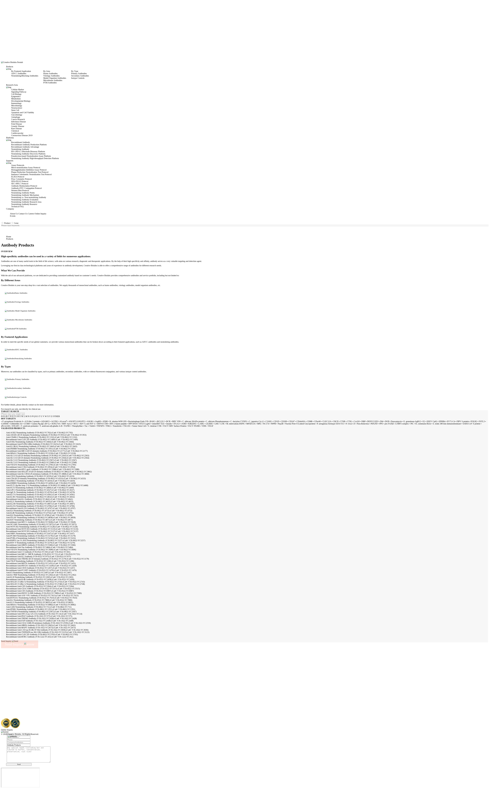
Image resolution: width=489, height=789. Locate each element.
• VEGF (210, 426)
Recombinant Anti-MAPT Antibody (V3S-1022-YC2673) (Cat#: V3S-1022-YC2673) (41, 628)
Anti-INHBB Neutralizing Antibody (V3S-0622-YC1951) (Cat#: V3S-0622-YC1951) (41, 449)
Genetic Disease (17, 126)
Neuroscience (16, 108)
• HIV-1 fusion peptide (117, 424)
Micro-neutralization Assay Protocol (25, 167)
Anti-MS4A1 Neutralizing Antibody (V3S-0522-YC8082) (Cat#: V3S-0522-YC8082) (41, 605)
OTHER (56, 416)
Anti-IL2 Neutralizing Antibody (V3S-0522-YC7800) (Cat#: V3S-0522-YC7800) (39, 600)
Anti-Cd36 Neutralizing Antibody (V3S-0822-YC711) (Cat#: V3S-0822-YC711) (38, 607)
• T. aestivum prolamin (29, 426)
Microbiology (16, 106)
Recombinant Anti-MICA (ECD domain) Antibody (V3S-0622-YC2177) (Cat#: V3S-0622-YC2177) (47, 451)
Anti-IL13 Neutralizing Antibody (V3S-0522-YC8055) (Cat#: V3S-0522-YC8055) (39, 602)
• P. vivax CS (349, 424)
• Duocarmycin (396, 421)
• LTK (222, 424)
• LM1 (216, 424)
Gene (16, 223)
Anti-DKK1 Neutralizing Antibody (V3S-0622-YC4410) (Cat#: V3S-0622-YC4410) (40, 481)
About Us (14, 214)
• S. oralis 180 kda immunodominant (446, 424)
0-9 (2, 416)
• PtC (411, 424)
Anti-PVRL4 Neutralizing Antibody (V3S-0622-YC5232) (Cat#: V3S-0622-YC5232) (41, 538)
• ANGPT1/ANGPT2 (76, 421)
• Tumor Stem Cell (138, 426)
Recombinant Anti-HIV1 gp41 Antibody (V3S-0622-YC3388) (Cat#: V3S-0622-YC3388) (42, 469)
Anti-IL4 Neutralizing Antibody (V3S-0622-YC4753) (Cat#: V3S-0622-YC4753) (39, 511)
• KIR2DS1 (191, 424)
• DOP (386, 421)
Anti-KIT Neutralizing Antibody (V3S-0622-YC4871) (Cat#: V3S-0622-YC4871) (39, 520)
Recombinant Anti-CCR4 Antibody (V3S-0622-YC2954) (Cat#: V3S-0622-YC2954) (40, 467)
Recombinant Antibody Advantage (25, 147)
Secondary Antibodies (80, 76)
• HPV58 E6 (132, 424)
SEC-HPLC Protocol (19, 183)
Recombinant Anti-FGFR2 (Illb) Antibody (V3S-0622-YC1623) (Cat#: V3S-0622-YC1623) (43, 444)
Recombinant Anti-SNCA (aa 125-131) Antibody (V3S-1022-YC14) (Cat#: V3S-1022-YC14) (44, 614)
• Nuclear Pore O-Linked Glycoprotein (299, 424)
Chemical (15, 131)
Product (7, 223)
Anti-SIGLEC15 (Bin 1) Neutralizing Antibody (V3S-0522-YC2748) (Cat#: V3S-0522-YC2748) (45, 584)
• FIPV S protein (462, 421)
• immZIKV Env (158, 424)
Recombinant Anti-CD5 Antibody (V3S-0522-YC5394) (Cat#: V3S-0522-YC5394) (40, 586)
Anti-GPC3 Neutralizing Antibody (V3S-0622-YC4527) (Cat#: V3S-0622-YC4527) (40, 490)
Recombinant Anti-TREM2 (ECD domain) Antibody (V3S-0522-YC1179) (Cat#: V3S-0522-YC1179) (47, 559)
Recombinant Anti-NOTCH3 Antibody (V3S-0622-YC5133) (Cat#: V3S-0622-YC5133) (42, 529)
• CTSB (342, 421)
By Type (74, 71)
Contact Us (22, 214)
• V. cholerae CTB (153, 426)
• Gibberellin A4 (15, 424)
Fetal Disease (16, 124)
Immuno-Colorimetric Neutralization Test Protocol (31, 174)
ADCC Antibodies (18, 73)
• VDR (203, 426)
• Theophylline (77, 426)
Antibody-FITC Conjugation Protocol (26, 188)
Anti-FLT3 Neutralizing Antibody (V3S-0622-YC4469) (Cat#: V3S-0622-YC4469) (40, 488)
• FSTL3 (481, 421)
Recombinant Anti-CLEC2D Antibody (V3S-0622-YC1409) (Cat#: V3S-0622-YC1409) (42, 439)
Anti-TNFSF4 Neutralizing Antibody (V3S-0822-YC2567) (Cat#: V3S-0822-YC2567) (41, 611)
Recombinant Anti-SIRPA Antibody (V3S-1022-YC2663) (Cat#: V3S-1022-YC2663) (41, 625)
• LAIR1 (200, 424)
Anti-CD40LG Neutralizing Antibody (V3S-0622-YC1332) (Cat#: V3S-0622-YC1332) (41, 437)
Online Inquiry (40, 214)
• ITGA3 (176, 424)
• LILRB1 (209, 424)
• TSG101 (126, 426)
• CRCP (335, 421)
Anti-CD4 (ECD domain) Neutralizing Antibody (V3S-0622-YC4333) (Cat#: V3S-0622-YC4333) (46, 478)
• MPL (258, 424)
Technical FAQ (17, 206)
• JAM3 (183, 424)
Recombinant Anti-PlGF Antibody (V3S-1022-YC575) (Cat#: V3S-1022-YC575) (39, 616)
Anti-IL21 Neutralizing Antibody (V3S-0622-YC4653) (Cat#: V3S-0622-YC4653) (39, 501)
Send (19, 764)
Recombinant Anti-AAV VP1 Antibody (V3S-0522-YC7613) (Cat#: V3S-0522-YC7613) (42, 595)
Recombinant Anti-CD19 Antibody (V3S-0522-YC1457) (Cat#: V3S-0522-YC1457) (40, 568)
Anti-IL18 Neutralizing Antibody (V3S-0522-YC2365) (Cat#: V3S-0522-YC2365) (39, 577)
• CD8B (309, 421)
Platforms (10, 138)
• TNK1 (107, 426)
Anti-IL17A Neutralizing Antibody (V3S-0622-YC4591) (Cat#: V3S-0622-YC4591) (40, 494)
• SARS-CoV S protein (470, 424)
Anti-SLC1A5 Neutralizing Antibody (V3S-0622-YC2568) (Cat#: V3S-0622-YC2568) (41, 462)
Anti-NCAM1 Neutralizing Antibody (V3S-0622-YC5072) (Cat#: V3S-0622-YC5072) (41, 524)
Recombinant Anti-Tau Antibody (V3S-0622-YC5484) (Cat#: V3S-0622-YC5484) (39, 547)
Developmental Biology (20, 101)
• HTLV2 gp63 (144, 424)
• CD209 (283, 421)
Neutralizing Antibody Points (23, 193)
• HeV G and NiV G (87, 424)
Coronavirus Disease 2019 (21, 135)
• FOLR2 (473, 421)
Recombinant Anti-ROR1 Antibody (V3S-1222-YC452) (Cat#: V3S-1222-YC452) (39, 637)
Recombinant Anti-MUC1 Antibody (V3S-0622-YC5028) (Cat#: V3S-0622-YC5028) (41, 522)
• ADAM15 (45, 421)
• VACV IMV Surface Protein (174, 426)
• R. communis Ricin (422, 424)
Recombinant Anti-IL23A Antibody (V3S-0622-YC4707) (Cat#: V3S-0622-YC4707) (40, 508)
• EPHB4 (441, 421)
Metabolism (16, 99)
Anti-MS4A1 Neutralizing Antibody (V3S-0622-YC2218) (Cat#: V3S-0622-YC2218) (41, 453)
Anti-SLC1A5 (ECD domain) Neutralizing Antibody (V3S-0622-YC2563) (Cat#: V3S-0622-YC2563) (47, 455)
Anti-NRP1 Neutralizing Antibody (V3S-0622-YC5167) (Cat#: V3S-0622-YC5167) (40, 533)
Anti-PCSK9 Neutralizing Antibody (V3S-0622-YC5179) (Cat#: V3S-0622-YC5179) (41, 536)
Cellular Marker (17, 89)
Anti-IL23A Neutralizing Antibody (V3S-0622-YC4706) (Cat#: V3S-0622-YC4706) (40, 506)
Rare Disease (16, 128)
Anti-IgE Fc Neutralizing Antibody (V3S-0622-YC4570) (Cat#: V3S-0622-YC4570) (40, 492)
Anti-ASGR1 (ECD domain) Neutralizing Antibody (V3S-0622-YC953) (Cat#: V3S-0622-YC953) (46, 435)
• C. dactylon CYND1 (238, 421)
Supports (9, 161)
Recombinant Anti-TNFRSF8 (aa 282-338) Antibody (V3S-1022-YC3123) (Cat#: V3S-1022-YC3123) (47, 632)
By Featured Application (21, 71)
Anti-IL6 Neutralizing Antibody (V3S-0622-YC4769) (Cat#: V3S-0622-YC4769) (39, 515)
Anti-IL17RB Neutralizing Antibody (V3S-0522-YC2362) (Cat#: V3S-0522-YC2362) (41, 575)
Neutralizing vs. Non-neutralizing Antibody (28, 197)
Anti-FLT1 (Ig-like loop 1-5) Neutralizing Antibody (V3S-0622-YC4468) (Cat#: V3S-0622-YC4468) (47, 485)
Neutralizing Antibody (20, 149)
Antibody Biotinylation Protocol (24, 186)
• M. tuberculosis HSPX (234, 424)
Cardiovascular (17, 133)
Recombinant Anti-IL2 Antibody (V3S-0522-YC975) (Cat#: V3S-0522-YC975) (38, 556)
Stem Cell (15, 110)
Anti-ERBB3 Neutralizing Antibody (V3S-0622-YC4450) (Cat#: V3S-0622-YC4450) (41, 483)
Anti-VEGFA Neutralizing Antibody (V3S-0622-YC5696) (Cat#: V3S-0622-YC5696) (41, 550)
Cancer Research (18, 119)
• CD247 (291, 421)
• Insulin (168, 424)
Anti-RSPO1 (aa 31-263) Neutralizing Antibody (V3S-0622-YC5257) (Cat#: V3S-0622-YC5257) (45, 540)
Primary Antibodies (79, 73)
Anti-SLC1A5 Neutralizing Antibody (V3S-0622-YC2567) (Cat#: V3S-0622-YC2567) (41, 460)
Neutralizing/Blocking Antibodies (24, 76)
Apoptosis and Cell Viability (22, 112)
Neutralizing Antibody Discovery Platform (28, 154)
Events (12, 216)
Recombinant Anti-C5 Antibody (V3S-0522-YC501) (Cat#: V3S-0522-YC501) (38, 552)
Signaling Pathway (18, 92)
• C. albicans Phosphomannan (217, 421)
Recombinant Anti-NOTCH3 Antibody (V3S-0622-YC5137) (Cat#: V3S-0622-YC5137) (42, 531)
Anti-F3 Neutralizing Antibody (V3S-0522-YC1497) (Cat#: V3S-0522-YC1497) (38, 572)
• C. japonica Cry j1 (256, 421)
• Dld (381, 421)
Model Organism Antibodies (54, 78)
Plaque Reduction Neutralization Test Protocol (29, 172)
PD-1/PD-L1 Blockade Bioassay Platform (28, 151)
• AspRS (97, 421)
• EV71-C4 (450, 421)
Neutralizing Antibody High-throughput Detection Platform (35, 158)
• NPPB (272, 424)
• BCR (167, 421)
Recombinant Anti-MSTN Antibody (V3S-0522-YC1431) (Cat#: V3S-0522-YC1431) (41, 563)
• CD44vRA (300, 421)
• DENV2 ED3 (372, 421)
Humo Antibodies (50, 73)
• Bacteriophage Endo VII (137, 421)
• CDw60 (317, 421)
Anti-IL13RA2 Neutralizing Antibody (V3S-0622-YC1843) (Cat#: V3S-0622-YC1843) (41, 446)
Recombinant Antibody (20, 142)
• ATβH (104, 421)
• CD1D (275, 421)
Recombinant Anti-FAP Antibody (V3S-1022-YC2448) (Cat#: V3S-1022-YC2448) (39, 621)
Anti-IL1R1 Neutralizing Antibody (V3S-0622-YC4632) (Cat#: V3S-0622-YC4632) (40, 497)
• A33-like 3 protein (31, 421)
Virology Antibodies (51, 76)
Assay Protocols (17, 165)
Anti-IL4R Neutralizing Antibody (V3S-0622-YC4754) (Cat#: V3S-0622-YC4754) (40, 513)
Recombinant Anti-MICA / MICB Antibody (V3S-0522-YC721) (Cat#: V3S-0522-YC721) (43, 554)
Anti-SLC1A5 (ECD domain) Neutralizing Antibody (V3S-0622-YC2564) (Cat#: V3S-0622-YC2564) (47, 458)
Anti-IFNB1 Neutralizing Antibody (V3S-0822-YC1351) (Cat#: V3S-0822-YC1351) (40, 609)
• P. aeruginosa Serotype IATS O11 (330, 424)
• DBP (362, 421)
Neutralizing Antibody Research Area (26, 202)
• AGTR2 (54, 421)
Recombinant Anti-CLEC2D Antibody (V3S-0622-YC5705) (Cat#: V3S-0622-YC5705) (42, 634)
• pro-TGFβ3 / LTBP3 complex (396, 424)
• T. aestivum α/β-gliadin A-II (50, 426)
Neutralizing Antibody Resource (24, 204)
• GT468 (26, 424)
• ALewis (62, 421)
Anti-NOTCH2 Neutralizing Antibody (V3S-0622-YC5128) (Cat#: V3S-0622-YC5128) (42, 527)
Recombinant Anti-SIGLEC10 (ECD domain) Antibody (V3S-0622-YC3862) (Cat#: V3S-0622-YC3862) (49, 472)
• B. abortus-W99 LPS (117, 421)
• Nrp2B (279, 424)
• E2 (423, 421)
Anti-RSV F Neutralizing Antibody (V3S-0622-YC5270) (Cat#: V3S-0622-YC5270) (40, 543)
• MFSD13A (250, 424)
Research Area (12, 85)
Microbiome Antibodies (52, 80)
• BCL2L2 (160, 421)
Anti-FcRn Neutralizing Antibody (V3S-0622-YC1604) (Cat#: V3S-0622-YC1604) (40, 442)
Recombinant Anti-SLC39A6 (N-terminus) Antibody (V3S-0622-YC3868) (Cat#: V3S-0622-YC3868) (47, 474)
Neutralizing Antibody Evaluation (24, 200)
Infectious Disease (18, 122)
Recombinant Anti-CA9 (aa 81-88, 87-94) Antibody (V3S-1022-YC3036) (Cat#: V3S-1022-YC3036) (47, 630)
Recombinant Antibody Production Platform (29, 145)
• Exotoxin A (12, 421)
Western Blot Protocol (20, 190)
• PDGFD (373, 424)
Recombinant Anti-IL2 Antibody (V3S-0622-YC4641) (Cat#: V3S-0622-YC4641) (39, 499)
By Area (46, 71)
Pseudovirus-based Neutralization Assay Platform (31, 156)
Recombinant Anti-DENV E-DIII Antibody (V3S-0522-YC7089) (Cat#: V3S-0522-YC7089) (44, 593)
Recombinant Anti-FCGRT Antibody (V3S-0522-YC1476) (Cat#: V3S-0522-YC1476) (41, 570)
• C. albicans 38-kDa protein (192, 421)
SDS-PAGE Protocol (19, 181)
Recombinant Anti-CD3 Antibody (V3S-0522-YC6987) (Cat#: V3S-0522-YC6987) (40, 591)
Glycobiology (16, 115)
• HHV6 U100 (102, 424)
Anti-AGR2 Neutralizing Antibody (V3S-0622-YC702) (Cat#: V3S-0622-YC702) (39, 433)
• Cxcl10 (356, 421)
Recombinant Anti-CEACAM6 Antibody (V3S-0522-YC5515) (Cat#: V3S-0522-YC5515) (43, 589)
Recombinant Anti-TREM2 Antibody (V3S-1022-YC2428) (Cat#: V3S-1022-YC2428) (41, 618)
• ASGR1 (89, 421)
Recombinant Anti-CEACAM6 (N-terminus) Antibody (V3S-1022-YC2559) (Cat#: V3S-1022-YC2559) (48, 623)
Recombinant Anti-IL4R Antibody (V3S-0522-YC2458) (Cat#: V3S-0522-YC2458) (40, 579)
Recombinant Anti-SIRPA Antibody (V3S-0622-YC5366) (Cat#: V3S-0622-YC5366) (41, 545)
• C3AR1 (268, 421)
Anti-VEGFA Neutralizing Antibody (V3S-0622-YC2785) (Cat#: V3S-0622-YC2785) (41, 465)
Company (10, 209)
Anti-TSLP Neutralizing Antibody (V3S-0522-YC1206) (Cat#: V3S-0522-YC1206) (40, 561)
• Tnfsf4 (91, 426)
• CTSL (349, 421)
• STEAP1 (15, 426)
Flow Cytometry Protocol (21, 179)
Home (8, 237)
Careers (31, 214)
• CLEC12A (326, 421)
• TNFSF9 (99, 426)
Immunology (16, 103)
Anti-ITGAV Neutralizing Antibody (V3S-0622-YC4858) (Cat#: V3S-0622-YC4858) (41, 517)
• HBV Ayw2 (66, 424)
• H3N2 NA (55, 424)
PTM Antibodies (50, 83)
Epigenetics (16, 96)
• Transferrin (116, 426)
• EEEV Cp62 (431, 421)
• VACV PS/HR (193, 426)
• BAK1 (151, 421)
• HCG (75, 424)
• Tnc (85, 426)
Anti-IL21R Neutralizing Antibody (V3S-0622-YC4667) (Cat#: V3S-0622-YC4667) (40, 504)
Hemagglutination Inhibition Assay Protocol (28, 170)
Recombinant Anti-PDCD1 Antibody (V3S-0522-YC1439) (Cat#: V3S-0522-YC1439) (41, 566)
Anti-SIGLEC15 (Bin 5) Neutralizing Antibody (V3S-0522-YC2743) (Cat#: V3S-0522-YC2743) (45, 582)
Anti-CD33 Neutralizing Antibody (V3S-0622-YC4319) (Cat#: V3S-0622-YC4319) (40, 476)
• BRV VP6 (176, 421)
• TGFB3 (66, 426)
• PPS (380, 424)
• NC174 (265, 424)
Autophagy (15, 117)
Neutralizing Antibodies (23, 359)
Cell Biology (16, 94)
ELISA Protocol (17, 177)
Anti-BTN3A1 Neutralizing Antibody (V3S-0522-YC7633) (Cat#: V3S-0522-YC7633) (41, 598)
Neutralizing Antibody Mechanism (25, 195)
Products (9, 67)
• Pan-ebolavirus (362, 424)
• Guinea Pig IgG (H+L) (40, 424)
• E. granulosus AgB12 (411, 421)
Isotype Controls (77, 78)
